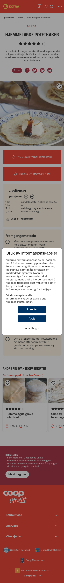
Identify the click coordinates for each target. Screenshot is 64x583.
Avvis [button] (32, 318)
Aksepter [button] (32, 309)
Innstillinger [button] (32, 328)
